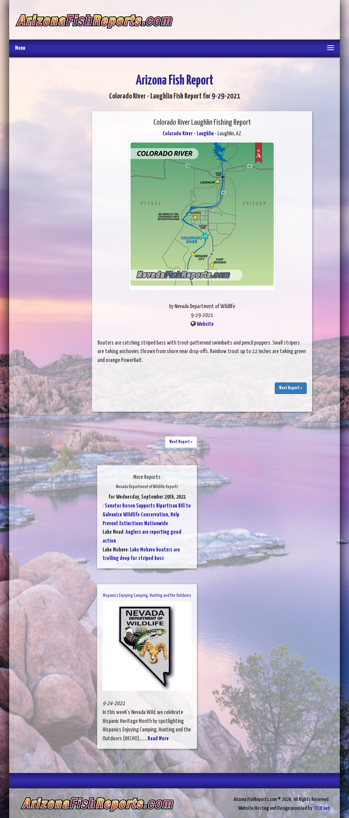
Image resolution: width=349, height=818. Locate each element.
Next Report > (290, 388)
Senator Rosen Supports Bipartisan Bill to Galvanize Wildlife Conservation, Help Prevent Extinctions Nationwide (147, 514)
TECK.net (322, 808)
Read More (158, 739)
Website (205, 324)
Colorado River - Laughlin (188, 134)
